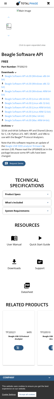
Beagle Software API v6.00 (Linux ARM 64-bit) (27, 107)
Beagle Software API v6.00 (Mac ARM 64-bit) (26, 120)
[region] (27, 390)
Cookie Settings (9, 394)
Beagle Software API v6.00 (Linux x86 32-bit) (27, 103)
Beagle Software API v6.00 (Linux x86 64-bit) (27, 98)
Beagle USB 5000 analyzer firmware (23, 146)
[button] (27, 194)
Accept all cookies (27, 394)
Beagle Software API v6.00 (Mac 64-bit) (24, 116)
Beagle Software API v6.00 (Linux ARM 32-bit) (27, 111)
